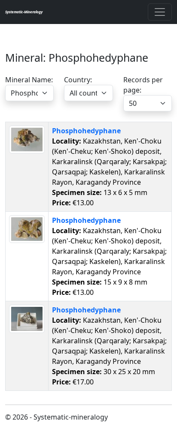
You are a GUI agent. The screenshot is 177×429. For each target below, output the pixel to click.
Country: (78, 79)
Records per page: (143, 85)
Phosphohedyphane (86, 130)
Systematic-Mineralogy (24, 11)
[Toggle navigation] (160, 12)
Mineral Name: (29, 79)
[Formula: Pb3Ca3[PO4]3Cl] (27, 139)
